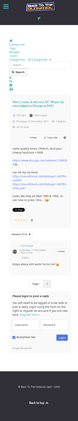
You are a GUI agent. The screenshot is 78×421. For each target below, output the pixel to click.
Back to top (37, 402)
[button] (40, 81)
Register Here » (30, 314)
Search (19, 72)
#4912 (25, 258)
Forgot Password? (22, 348)
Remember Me (25, 337)
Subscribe (52, 137)
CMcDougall (26, 245)
